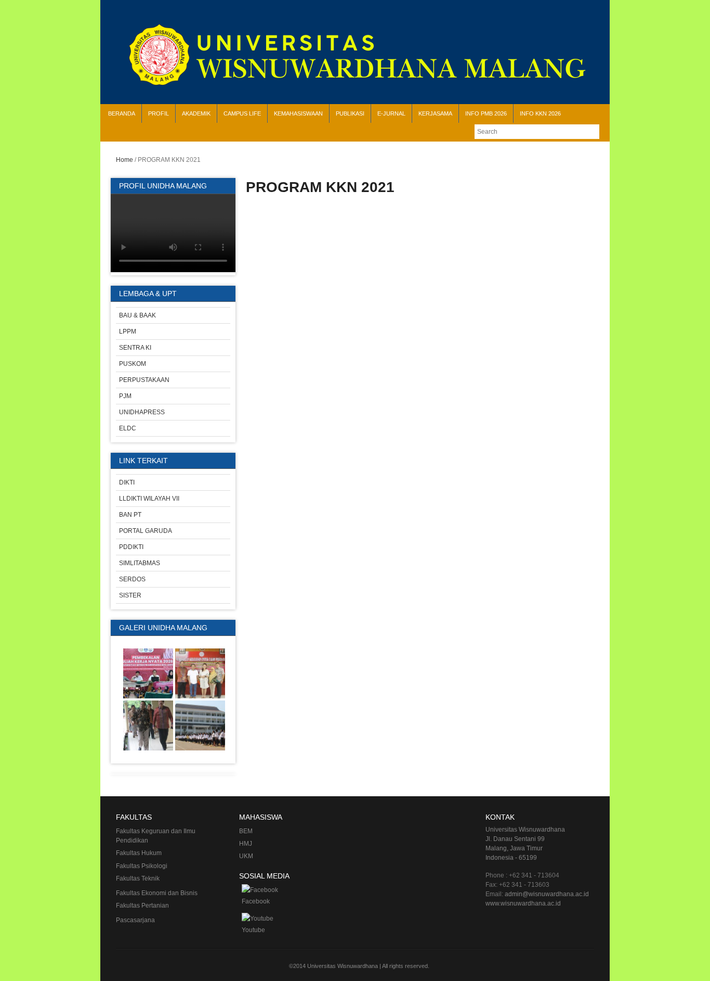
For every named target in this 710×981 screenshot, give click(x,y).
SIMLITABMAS (139, 563)
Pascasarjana (135, 920)
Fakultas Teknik (138, 878)
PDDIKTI (131, 547)
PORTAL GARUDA (145, 530)
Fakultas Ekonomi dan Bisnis (157, 893)
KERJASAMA (435, 113)
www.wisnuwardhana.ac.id (523, 903)
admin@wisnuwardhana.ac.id (547, 894)
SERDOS (132, 579)
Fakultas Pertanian (142, 905)
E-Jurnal (391, 113)
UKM (246, 856)
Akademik (196, 113)
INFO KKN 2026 (540, 113)
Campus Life (242, 113)
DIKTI (127, 482)
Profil (158, 113)
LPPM (127, 331)
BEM (246, 831)
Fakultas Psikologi (141, 866)
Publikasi (350, 113)
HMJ (245, 843)
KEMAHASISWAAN (298, 113)
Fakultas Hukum (139, 853)
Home (124, 159)
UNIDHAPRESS (142, 412)
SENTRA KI (135, 347)
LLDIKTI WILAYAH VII (149, 498)
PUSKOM (132, 363)
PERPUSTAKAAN (144, 380)
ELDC (127, 428)
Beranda (121, 113)
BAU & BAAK (137, 315)
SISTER (130, 595)
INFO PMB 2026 (486, 113)
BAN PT (130, 514)
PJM (125, 396)
